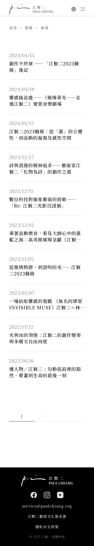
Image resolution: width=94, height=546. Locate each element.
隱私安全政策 (46, 526)
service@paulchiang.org (47, 506)
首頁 (13, 28)
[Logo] (31, 9)
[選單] (82, 9)
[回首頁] (47, 480)
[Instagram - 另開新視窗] (47, 495)
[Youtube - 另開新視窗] (60, 495)
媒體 (29, 28)
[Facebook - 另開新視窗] (34, 495)
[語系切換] (73, 9)
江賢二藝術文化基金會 (47, 516)
